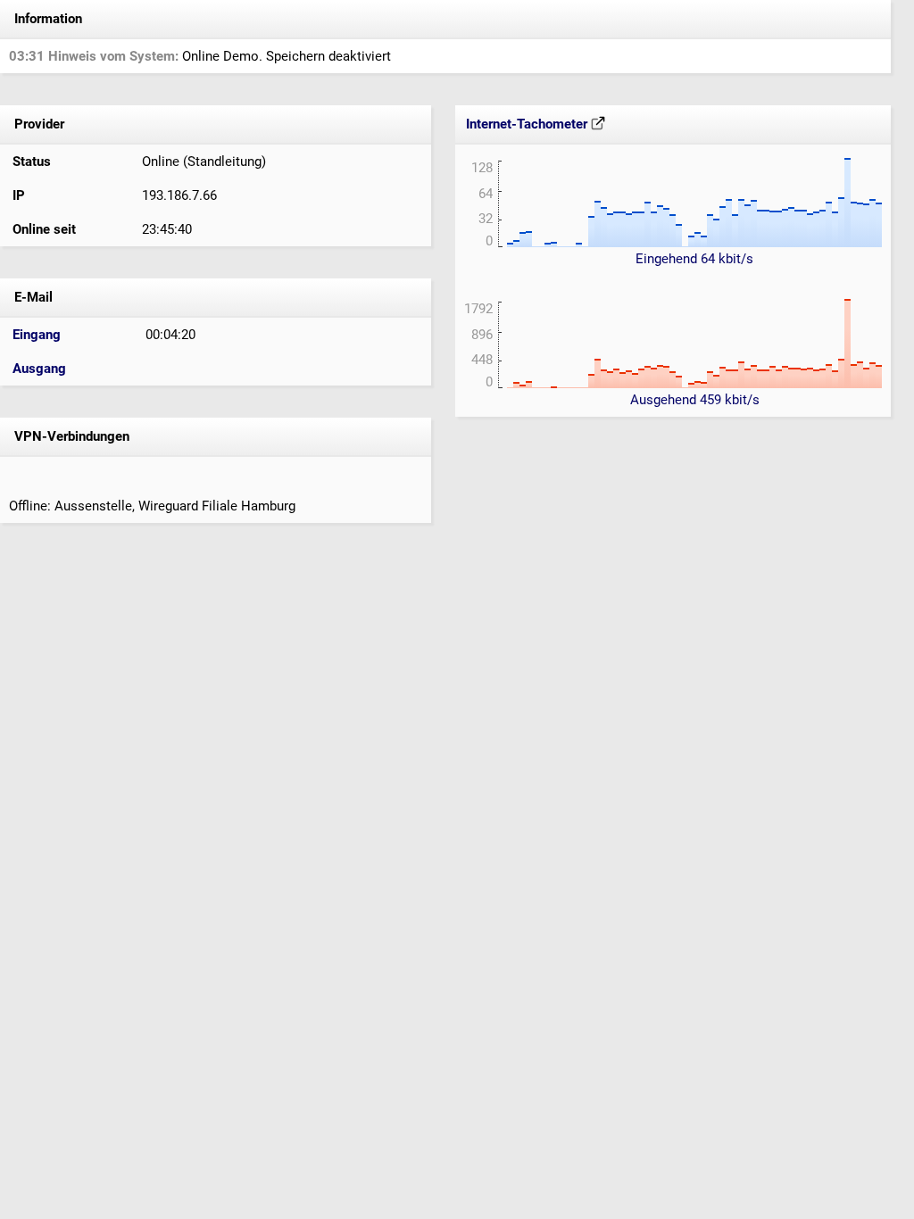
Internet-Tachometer (528, 124)
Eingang (36, 335)
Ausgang (39, 369)
